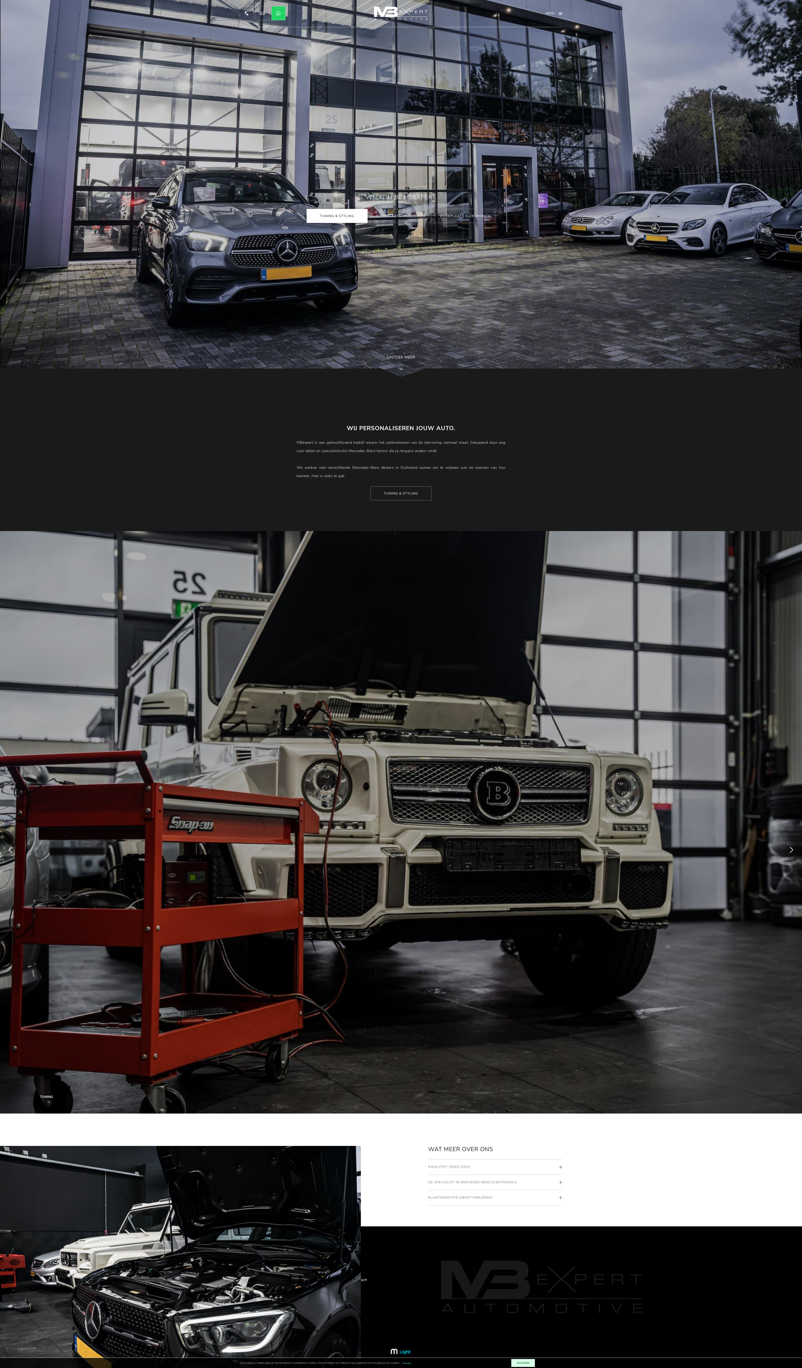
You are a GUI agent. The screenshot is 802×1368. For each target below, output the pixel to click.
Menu (550, 13)
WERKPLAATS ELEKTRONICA (465, 216)
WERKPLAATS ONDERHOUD (401, 216)
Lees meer (406, 1363)
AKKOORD (523, 1363)
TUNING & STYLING (337, 216)
